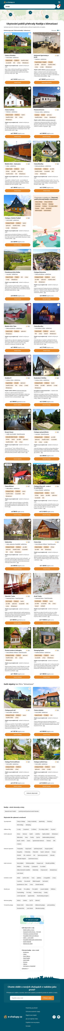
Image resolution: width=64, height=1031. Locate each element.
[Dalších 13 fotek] (46, 97)
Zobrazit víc (25, 968)
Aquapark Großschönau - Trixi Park (32, 932)
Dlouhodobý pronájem (42, 896)
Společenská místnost (38, 840)
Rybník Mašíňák (27, 941)
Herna (18, 834)
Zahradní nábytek (21, 858)
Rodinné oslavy (37, 892)
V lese (31, 884)
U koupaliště (47, 878)
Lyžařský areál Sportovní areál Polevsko (28, 811)
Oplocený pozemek (42, 855)
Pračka (32, 837)
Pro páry (19, 889)
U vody (19, 829)
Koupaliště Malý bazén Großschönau (32, 939)
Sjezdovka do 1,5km (22, 884)
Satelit (31, 834)
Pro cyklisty (27, 889)
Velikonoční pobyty (40, 905)
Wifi (54, 840)
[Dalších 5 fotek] (17, 697)
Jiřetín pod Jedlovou (39, 166)
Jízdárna (39, 878)
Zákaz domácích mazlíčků (23, 870)
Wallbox (19, 866)
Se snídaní (42, 866)
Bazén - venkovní (45, 852)
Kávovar (25, 834)
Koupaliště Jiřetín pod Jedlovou (31, 936)
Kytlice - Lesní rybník (28, 937)
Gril (34, 855)
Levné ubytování (21, 896)
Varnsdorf (8, 274)
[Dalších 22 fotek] (17, 97)
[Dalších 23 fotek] (46, 151)
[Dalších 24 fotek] (46, 419)
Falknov (25, 964)
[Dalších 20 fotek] (46, 697)
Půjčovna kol (44, 870)
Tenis (33, 878)
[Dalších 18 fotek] (46, 259)
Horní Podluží (13, 434)
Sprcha (38, 837)
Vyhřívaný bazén (38, 848)
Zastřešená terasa (33, 858)
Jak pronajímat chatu (32, 1019)
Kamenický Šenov (10, 598)
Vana (26, 837)
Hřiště (18, 878)
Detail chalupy (47, 136)
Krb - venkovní (27, 855)
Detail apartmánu (47, 82)
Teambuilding (20, 892)
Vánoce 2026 (29, 905)
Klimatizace (55, 834)
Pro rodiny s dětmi (53, 206)
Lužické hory (16, 57)
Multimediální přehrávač (48, 837)
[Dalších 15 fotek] (17, 42)
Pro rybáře (35, 889)
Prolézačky (27, 852)
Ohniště (19, 855)
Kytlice (43, 328)
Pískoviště (35, 852)
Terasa (53, 852)
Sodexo (25, 900)
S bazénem (37, 206)
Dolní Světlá (9, 764)
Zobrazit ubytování (32, 793)
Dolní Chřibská (38, 544)
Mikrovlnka (19, 837)
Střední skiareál (39, 884)
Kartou (18, 900)
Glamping (51, 204)
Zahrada (52, 855)
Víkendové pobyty (40, 908)
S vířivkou (44, 206)
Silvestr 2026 (20, 905)
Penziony (44, 204)
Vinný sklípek (20, 863)
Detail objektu (18, 405)
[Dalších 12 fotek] (46, 313)
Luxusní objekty (44, 889)
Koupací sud (40, 863)
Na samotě (48, 208)
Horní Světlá (9, 57)
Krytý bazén (28, 848)
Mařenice (37, 59)
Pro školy (28, 892)
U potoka (19, 881)
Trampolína (20, 848)
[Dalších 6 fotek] (17, 205)
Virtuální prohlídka (50, 863)
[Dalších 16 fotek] (17, 151)
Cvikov (41, 112)
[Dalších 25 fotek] (17, 583)
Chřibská (45, 544)
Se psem (37, 208)
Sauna (42, 208)
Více (17, 73)
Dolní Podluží (9, 220)
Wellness (53, 889)
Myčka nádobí (45, 834)
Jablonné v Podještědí (15, 544)
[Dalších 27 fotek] (46, 637)
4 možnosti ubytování (50, 69)
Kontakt (28, 1026)
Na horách (45, 881)
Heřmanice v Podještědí (29, 966)
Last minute (20, 873)
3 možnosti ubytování (50, 120)
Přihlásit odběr (47, 998)
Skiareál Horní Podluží (10, 811)
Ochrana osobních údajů (33, 1011)
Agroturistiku (31, 896)
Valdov (8, 544)
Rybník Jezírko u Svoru (28, 930)
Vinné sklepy (20, 825)
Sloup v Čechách (39, 490)
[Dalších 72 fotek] (46, 42)
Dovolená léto (20, 908)
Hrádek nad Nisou (39, 652)
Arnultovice (26, 952)
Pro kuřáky (26, 866)
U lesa (54, 878)
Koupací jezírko (49, 848)
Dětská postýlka (30, 863)
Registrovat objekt (31, 1015)
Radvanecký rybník (27, 943)
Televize (49, 840)
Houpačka (19, 852)
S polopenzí (35, 866)
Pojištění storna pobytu (33, 1022)
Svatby (45, 892)
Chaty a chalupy (38, 201)
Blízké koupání (38, 210)
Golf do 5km (26, 878)
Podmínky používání (32, 1008)
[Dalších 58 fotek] (46, 473)
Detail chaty (17, 82)
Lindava (8, 380)
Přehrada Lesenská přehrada (30, 934)
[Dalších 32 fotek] (46, 365)
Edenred (37, 900)
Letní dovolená (47, 210)
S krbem (19, 844)
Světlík (7, 434)
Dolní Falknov (38, 328)
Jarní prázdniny (51, 905)
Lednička (37, 834)
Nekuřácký (35, 870)
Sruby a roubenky (48, 201)
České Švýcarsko (21, 434)
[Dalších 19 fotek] (17, 365)
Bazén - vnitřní (20, 840)
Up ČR (31, 900)
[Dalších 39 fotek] (46, 583)
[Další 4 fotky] (17, 313)
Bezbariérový (53, 870)
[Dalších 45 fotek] (17, 637)
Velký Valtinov (9, 488)
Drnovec (37, 112)
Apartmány (37, 204)
